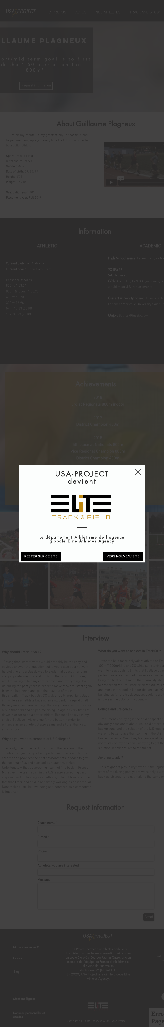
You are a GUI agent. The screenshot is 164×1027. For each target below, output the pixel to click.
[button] (138, 472)
